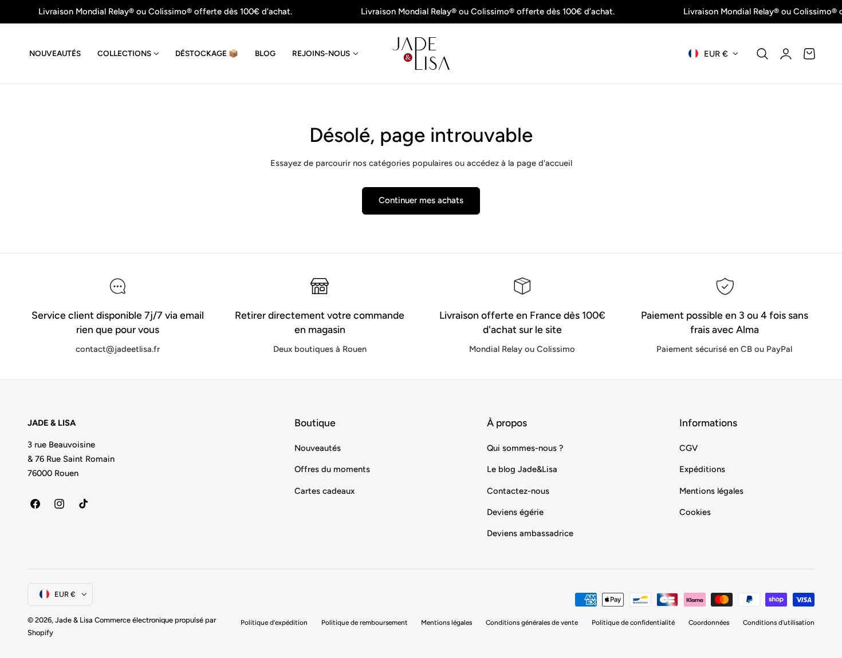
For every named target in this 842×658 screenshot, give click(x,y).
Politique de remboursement (364, 623)
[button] (762, 53)
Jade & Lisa (74, 620)
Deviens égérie (515, 512)
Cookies (695, 512)
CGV (688, 448)
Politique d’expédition (274, 623)
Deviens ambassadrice (530, 533)
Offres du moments (332, 469)
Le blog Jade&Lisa (522, 469)
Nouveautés (317, 448)
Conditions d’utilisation (779, 623)
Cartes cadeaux (324, 491)
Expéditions (702, 469)
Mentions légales (711, 491)
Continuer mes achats (421, 200)
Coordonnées (708, 623)
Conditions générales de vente (532, 623)
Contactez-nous (518, 491)
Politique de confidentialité (633, 623)
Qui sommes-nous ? (525, 448)
